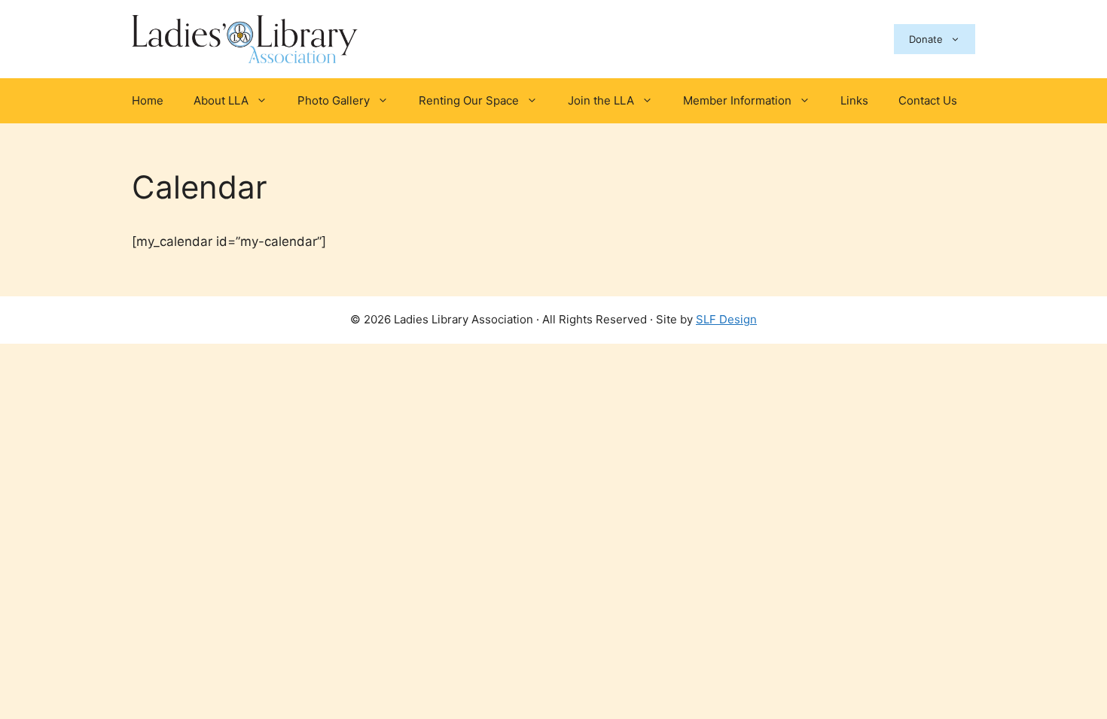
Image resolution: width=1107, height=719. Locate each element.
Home (147, 100)
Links (854, 100)
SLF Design (726, 319)
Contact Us (927, 100)
